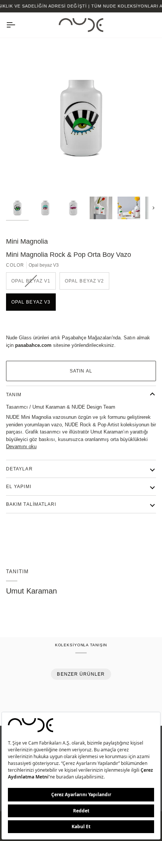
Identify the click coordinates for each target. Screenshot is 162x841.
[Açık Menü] (17, 25)
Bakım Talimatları (31, 504)
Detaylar (19, 469)
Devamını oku (21, 446)
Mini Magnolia (27, 241)
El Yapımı (18, 486)
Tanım (13, 394)
